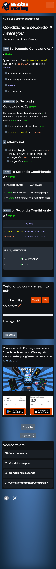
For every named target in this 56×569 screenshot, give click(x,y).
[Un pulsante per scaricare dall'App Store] (42, 411)
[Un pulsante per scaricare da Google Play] (15, 411)
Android (7, 360)
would (35, 300)
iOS (17, 360)
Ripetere (10, 335)
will (45, 300)
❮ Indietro (28, 427)
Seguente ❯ (28, 435)
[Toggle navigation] (50, 5)
